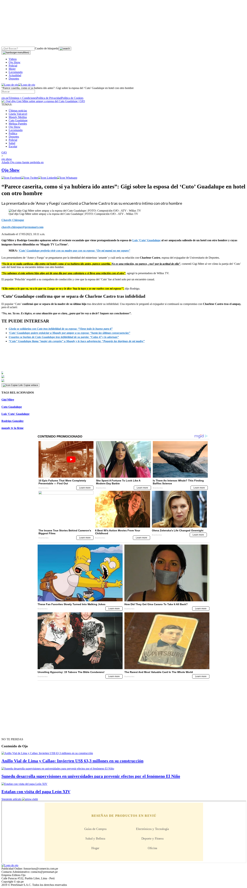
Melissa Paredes (18, 123)
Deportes (14, 78)
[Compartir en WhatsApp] (67, 177)
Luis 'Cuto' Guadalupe (15, 413)
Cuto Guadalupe (18, 120)
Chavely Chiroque (12, 220)
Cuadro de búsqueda (46, 48)
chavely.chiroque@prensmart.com (22, 227)
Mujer (12, 68)
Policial (13, 65)
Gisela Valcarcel (18, 113)
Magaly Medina (18, 117)
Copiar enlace (31, 385)
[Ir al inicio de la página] (9, 733)
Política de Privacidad (49, 97)
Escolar (13, 146)
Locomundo (16, 72)
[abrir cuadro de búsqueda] (64, 49)
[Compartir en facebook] (11, 177)
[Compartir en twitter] (29, 177)
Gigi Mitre (7, 399)
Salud (12, 143)
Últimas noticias (18, 110)
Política (13, 133)
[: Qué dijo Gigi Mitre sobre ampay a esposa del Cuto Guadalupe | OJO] (43, 101)
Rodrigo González (12, 420)
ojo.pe (4, 97)
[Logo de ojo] (9, 84)
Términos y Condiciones (22, 97)
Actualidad (15, 75)
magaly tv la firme (12, 428)
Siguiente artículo (11, 799)
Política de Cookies (72, 97)
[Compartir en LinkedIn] (47, 177)
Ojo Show (14, 62)
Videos (13, 59)
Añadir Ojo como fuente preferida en (22, 162)
